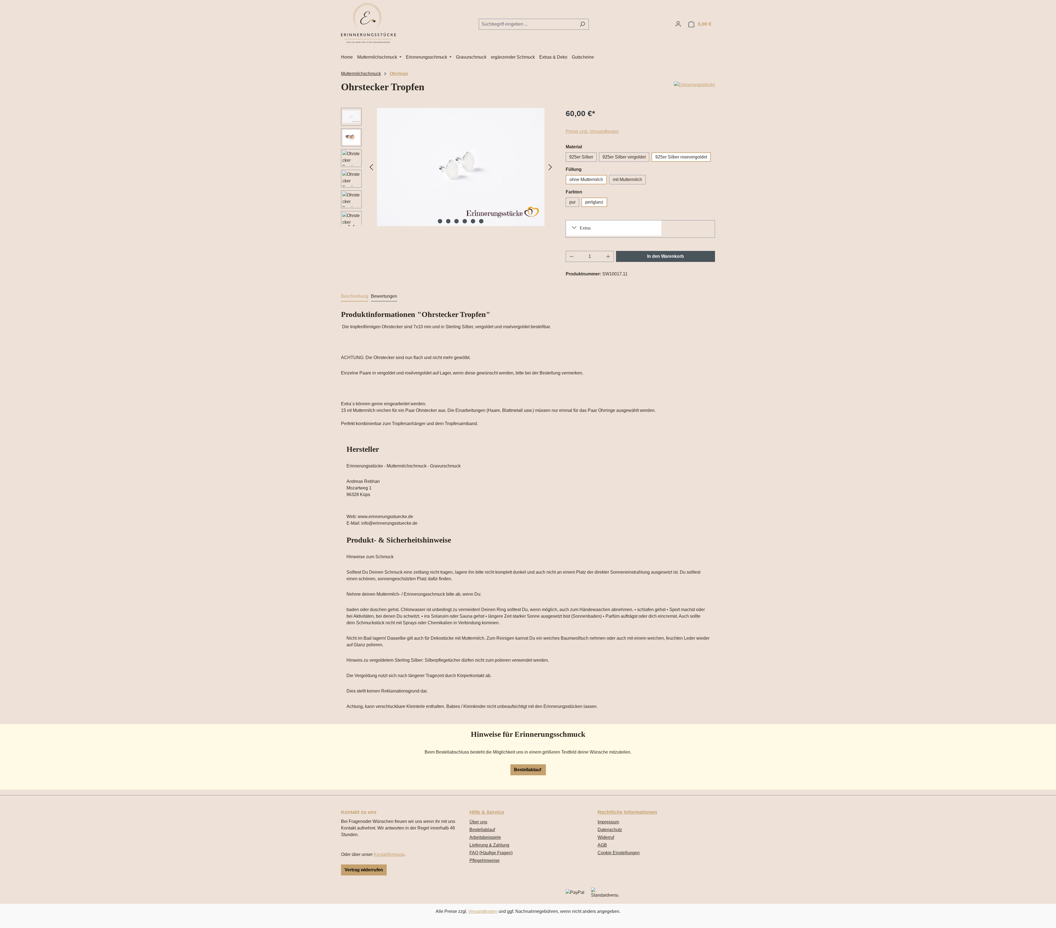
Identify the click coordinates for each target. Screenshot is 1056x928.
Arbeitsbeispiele (485, 837)
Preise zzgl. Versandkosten (592, 131)
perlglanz (594, 202)
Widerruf (606, 837)
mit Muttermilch (627, 179)
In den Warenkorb (665, 256)
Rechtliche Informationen (627, 812)
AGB (602, 845)
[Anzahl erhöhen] (608, 256)
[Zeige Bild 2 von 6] (448, 221)
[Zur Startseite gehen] (368, 23)
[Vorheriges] (371, 167)
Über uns (478, 822)
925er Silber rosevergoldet (681, 157)
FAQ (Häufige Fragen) (491, 852)
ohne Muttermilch (586, 179)
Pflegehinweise (484, 860)
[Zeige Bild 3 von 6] (456, 221)
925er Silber (581, 157)
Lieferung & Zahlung (489, 845)
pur (572, 202)
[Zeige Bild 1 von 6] (440, 221)
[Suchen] (582, 24)
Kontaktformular (389, 854)
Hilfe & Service (486, 812)
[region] (448, 167)
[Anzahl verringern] (571, 256)
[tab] (354, 297)
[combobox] (527, 24)
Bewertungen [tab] (384, 296)
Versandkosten (482, 911)
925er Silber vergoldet (624, 157)
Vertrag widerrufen (364, 869)
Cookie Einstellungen (619, 852)
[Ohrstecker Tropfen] (460, 167)
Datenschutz (610, 829)
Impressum (608, 822)
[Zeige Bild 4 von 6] (465, 221)
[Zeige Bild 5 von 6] (473, 221)
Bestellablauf (528, 769)
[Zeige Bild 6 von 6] (481, 221)
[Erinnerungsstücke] (694, 84)
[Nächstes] (550, 167)
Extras (585, 228)
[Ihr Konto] (678, 23)
